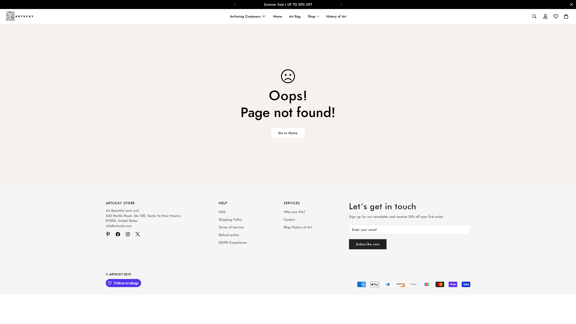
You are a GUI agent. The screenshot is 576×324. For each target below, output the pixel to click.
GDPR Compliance (233, 242)
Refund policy (229, 234)
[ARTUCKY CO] (19, 16)
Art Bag (295, 16)
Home (277, 16)
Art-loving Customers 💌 (248, 16)
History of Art (336, 16)
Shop (311, 16)
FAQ (222, 211)
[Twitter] (137, 234)
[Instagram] (128, 234)
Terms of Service (231, 227)
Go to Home (288, 133)
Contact (289, 219)
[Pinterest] (108, 234)
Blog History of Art (298, 227)
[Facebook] (118, 234)
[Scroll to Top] (567, 299)
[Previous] (235, 4)
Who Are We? (294, 211)
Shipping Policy (230, 219)
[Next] (341, 4)
